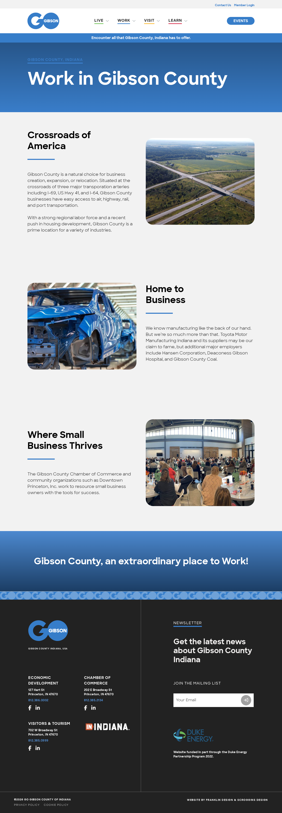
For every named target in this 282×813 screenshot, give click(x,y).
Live (98, 20)
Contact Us (223, 5)
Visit (149, 20)
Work (123, 20)
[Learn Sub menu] (186, 21)
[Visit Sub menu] (158, 21)
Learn (175, 20)
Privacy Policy (27, 805)
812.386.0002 (38, 700)
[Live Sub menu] (107, 21)
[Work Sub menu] (134, 21)
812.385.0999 (38, 740)
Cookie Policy (56, 805)
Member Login (244, 5)
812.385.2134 (93, 700)
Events (240, 20)
